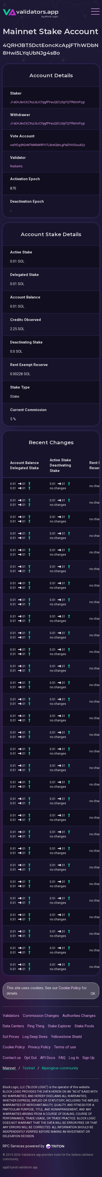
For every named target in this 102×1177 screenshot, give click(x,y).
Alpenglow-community (60, 1068)
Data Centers (13, 1026)
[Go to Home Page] (30, 12)
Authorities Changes (79, 1015)
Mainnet (10, 1068)
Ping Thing (35, 1026)
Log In (74, 1057)
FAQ (62, 1057)
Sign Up (88, 1057)
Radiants (16, 166)
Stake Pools (84, 1026)
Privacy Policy (39, 1047)
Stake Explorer (59, 1026)
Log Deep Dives (35, 1036)
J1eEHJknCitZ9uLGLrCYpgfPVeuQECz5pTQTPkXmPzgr (47, 102)
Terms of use (65, 1047)
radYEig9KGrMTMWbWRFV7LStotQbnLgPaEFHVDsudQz (47, 145)
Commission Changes (41, 1015)
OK (93, 993)
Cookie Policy (70, 988)
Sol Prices (11, 1036)
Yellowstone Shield (66, 1036)
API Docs (47, 1057)
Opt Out (30, 1057)
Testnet (29, 1068)
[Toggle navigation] (95, 12)
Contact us (12, 1057)
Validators (11, 1015)
